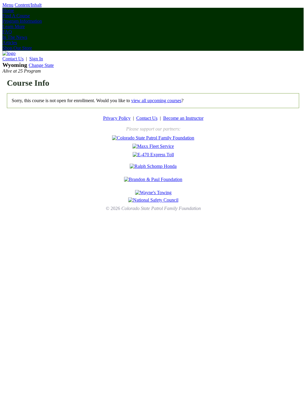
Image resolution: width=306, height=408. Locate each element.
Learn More (13, 26)
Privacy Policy (117, 118)
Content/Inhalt (28, 4)
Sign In (36, 58)
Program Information (22, 21)
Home (8, 10)
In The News (14, 37)
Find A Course (16, 15)
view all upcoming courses (156, 100)
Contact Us (13, 58)
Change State (41, 65)
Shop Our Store (17, 47)
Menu (7, 4)
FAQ (7, 31)
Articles (9, 42)
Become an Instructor (183, 118)
